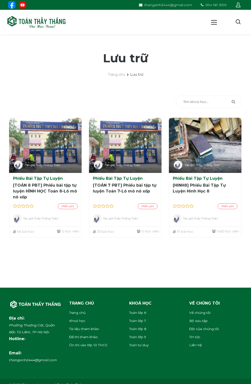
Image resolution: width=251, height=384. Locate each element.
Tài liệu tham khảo (84, 329)
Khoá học (77, 321)
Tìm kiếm (233, 102)
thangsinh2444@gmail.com (168, 5)
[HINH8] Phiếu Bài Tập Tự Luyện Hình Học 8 (199, 188)
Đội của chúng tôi (204, 329)
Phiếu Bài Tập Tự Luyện (38, 178)
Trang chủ (116, 74)
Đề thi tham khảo (83, 337)
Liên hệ (195, 345)
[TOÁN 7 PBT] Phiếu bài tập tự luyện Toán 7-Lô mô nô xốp (124, 188)
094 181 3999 (216, 5)
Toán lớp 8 (137, 329)
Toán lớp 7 (137, 321)
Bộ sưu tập (198, 321)
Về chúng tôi (200, 313)
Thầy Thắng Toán (48, 165)
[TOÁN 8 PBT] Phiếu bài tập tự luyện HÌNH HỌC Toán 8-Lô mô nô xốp (45, 191)
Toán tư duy (139, 345)
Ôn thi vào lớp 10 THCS (88, 345)
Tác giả (30, 165)
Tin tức (194, 337)
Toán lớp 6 (137, 313)
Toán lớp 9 (137, 337)
